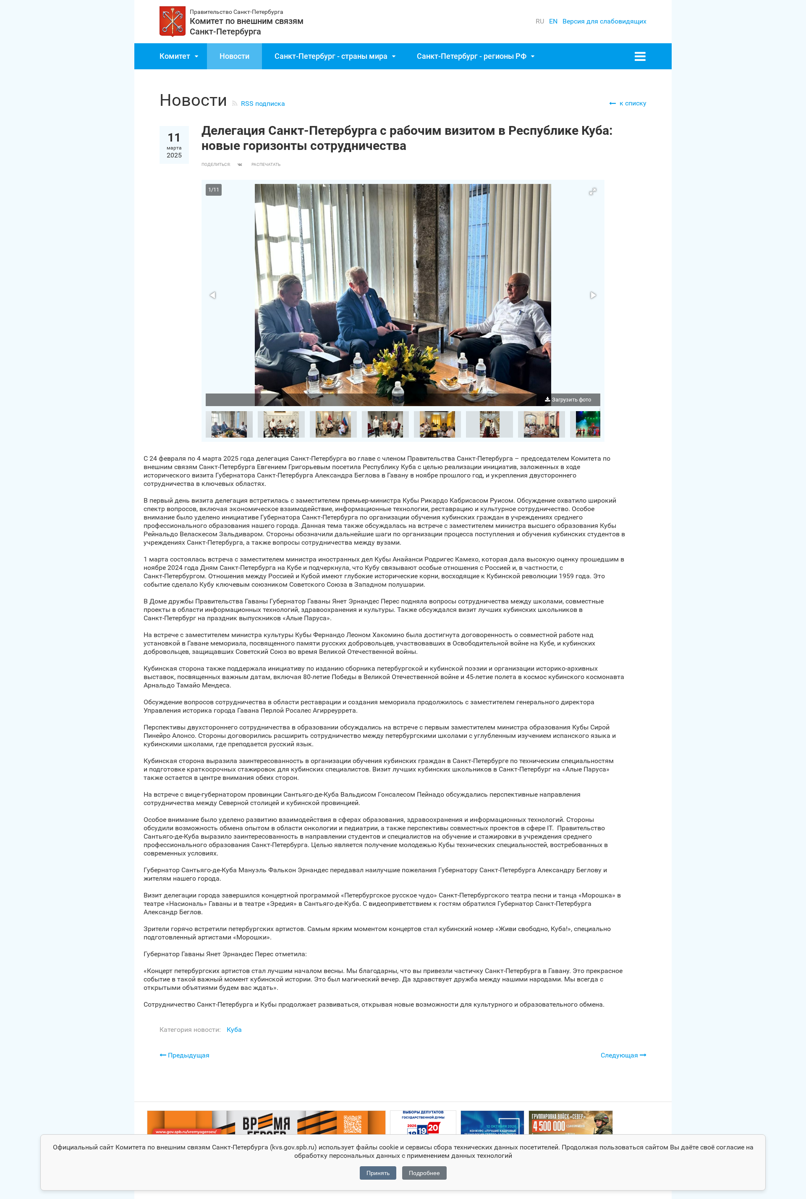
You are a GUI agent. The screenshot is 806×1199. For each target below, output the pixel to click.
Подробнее (424, 1173)
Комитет (175, 56)
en (553, 21)
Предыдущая (187, 1055)
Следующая (620, 1055)
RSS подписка (263, 104)
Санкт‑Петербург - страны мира (331, 56)
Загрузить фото (571, 399)
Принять (378, 1173)
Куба (234, 1030)
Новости (234, 56)
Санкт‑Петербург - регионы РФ (471, 56)
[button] (592, 191)
